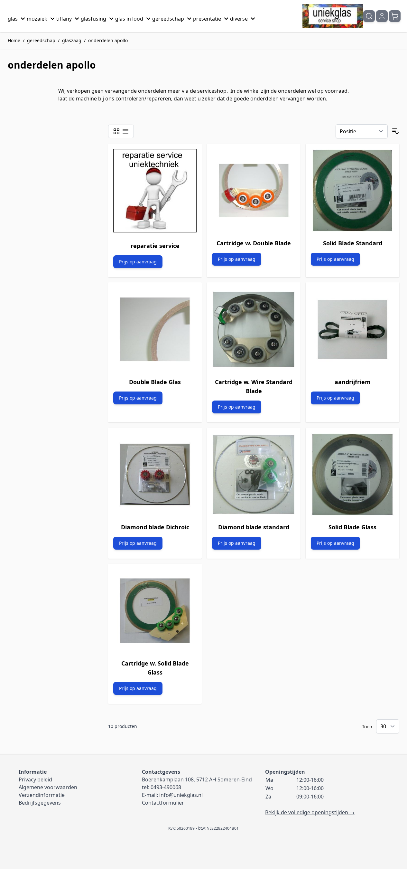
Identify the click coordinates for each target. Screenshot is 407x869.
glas (13, 18)
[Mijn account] (382, 16)
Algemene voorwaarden (48, 787)
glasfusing (93, 18)
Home (14, 40)
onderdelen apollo (108, 40)
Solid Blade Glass (352, 527)
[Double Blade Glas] (155, 329)
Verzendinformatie (42, 794)
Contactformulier (163, 802)
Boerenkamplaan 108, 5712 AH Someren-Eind (197, 779)
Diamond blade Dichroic (155, 527)
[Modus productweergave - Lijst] (125, 131)
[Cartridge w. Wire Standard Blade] (253, 329)
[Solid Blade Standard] (352, 190)
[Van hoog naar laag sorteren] (395, 131)
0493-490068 (166, 787)
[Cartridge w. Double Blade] (253, 190)
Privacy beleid (35, 779)
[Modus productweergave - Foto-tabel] (116, 131)
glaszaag (71, 40)
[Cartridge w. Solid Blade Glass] (155, 610)
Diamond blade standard (253, 527)
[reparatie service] (155, 192)
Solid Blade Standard (352, 243)
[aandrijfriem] (352, 329)
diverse (239, 18)
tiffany (64, 18)
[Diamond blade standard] (253, 474)
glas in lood (129, 18)
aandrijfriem (353, 382)
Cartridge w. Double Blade (254, 243)
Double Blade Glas (155, 382)
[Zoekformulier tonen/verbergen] (369, 16)
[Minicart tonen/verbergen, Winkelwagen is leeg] (395, 16)
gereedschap (168, 18)
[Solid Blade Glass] (352, 474)
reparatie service (155, 246)
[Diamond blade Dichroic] (155, 474)
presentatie (207, 18)
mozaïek (37, 18)
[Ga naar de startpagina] (332, 16)
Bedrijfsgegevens (40, 802)
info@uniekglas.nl (181, 794)
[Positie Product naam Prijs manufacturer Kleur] (362, 131)
